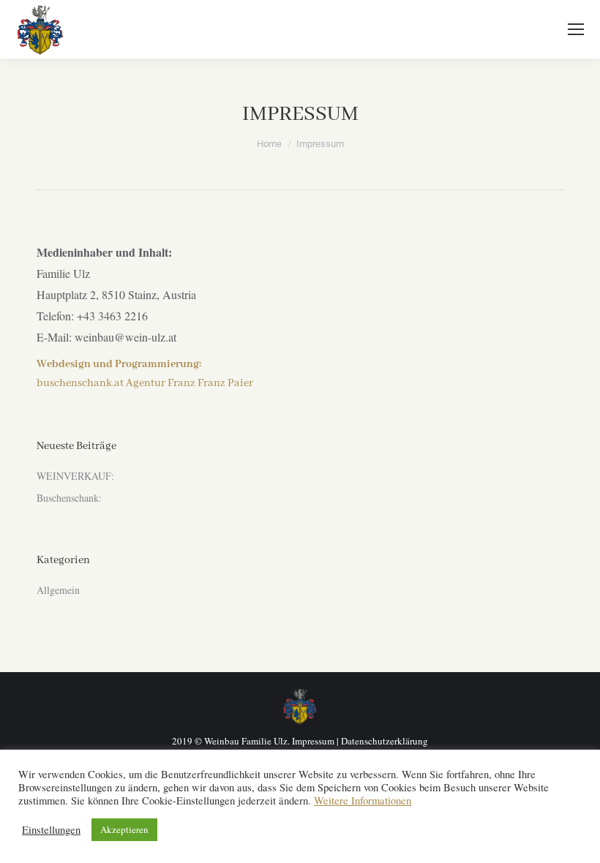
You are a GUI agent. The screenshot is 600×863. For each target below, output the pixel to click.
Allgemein (58, 590)
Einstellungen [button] (51, 830)
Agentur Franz (160, 383)
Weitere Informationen (362, 800)
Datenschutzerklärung (384, 740)
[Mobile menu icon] (575, 29)
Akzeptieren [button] (124, 829)
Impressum (313, 740)
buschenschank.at (80, 383)
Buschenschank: (69, 498)
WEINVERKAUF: (75, 476)
